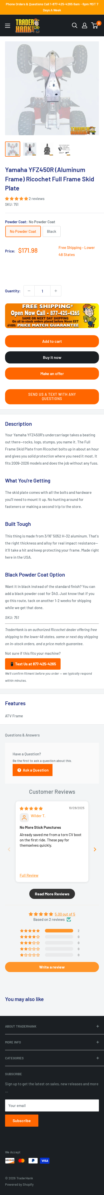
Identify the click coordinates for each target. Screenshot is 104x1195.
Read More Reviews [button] (52, 893)
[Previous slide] (9, 849)
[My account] (84, 25)
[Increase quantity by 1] (55, 291)
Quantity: (12, 291)
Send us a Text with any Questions (52, 396)
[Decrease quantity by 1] (29, 291)
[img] (31, 808)
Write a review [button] (52, 966)
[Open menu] (7, 26)
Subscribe (22, 1120)
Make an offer (52, 373)
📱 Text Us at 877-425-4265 (33, 664)
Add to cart (52, 341)
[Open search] (74, 25)
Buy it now (52, 357)
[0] (95, 25)
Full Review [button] (29, 875)
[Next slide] (95, 849)
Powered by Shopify (19, 1184)
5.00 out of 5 (65, 914)
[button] (17, 198)
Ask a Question (35, 769)
